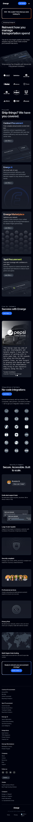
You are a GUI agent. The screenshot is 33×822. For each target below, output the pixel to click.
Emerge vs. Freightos (7, 796)
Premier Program (6, 748)
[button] (29, 3)
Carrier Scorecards (6, 696)
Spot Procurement (7, 703)
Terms (8, 815)
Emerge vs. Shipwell (7, 794)
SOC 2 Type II (23, 815)
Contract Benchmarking (7, 721)
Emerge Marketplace (8, 744)
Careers (4, 758)
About (3, 755)
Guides (4, 782)
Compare (4, 791)
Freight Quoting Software (8, 784)
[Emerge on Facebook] (14, 772)
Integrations (5, 730)
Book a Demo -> (16, 670)
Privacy (16, 815)
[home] (10, 4)
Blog (3, 762)
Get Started (22, 3)
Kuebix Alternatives (6, 798)
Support (4, 764)
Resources (4, 760)
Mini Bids (4, 694)
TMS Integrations (6, 735)
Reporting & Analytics (7, 698)
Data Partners (5, 733)
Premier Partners (6, 737)
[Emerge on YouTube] (10, 772)
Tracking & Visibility (6, 710)
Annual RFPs (5, 692)
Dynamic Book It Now (7, 708)
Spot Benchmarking (6, 723)
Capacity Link (5, 739)
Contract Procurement (8, 689)
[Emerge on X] (7, 772)
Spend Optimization (6, 719)
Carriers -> (6, 777)
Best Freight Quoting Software (9, 787)
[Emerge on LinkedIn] (3, 772)
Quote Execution (6, 705)
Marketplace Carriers (7, 746)
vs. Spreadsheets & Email (8, 800)
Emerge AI (5, 717)
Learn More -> (8, 140)
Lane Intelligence (6, 725)
